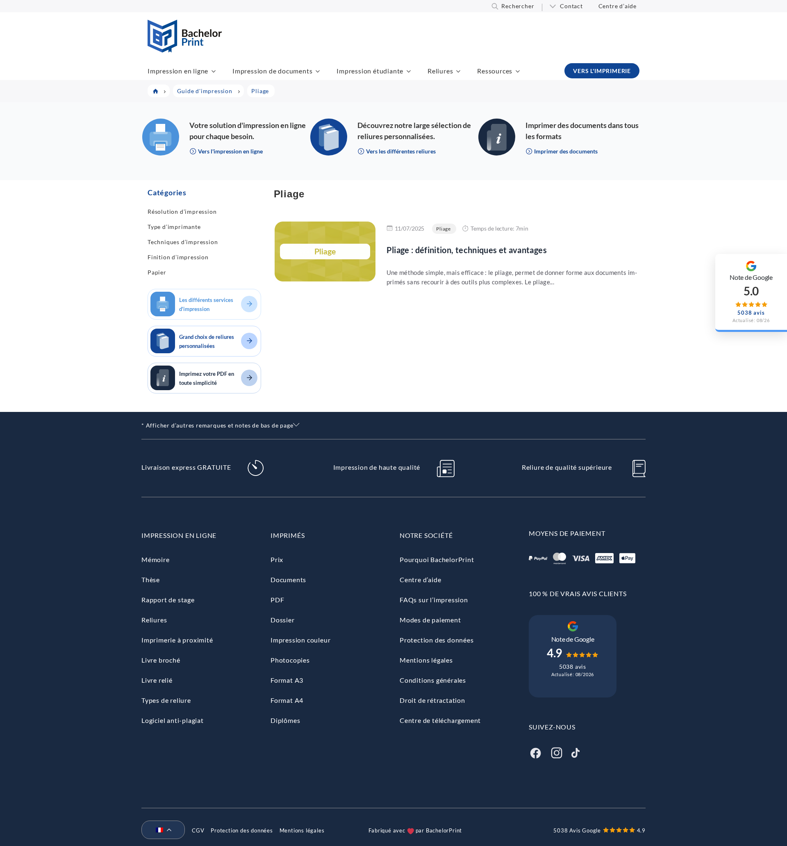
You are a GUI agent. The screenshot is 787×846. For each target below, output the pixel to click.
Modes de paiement (430, 620)
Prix (277, 559)
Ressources (494, 71)
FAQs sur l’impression (434, 600)
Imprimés (288, 535)
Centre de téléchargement (440, 720)
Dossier (283, 620)
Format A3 (287, 680)
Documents (288, 579)
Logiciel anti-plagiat (172, 720)
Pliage (443, 229)
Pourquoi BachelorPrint (437, 559)
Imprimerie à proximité (177, 640)
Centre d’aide (617, 5)
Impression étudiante (370, 71)
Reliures (440, 71)
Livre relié (157, 680)
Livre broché (160, 660)
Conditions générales (433, 680)
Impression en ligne (178, 71)
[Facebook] (535, 752)
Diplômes (285, 720)
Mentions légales (426, 660)
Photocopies (290, 660)
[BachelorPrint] (185, 50)
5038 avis (572, 666)
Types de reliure (166, 700)
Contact (571, 5)
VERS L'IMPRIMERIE (602, 70)
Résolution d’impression (182, 211)
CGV (198, 830)
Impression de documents (272, 71)
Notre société (426, 535)
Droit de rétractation (432, 700)
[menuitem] (160, 830)
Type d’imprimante (174, 226)
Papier (157, 272)
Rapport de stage (168, 600)
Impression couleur (300, 640)
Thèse (150, 579)
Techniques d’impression (183, 241)
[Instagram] (556, 752)
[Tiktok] (575, 752)
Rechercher (517, 5)
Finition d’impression (178, 257)
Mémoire (155, 559)
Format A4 (287, 700)
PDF (277, 600)
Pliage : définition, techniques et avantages (467, 250)
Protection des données (437, 640)
